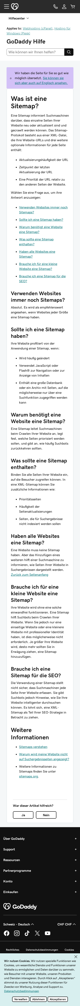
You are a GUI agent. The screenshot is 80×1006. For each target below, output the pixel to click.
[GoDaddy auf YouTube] (47, 935)
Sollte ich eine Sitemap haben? (41, 219)
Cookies (69, 949)
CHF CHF (64, 924)
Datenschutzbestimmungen (42, 949)
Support (9, 849)
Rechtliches (12, 949)
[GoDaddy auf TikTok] (27, 935)
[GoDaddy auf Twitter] (37, 935)
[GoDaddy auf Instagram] (17, 935)
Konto (8, 881)
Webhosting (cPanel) (38, 28)
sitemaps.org (28, 776)
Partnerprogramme (17, 870)
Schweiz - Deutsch (16, 924)
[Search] (68, 52)
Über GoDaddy (14, 838)
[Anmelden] (64, 6)
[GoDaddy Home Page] (20, 906)
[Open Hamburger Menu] (5, 6)
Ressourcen (11, 859)
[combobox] (35, 52)
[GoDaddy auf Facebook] (6, 935)
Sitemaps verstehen (33, 746)
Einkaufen (10, 891)
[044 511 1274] (55, 6)
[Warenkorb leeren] (73, 6)
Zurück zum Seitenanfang (29, 574)
